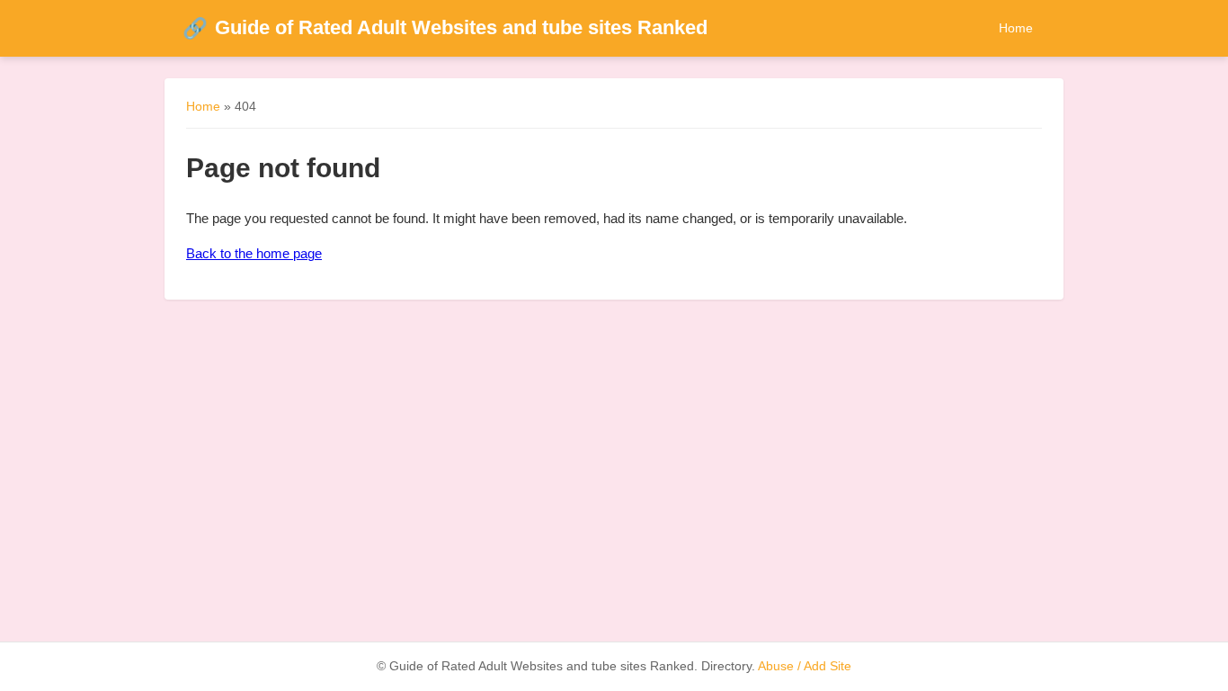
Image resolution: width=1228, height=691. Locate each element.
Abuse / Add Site (804, 666)
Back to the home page (254, 253)
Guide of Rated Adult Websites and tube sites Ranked (444, 27)
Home (1016, 28)
